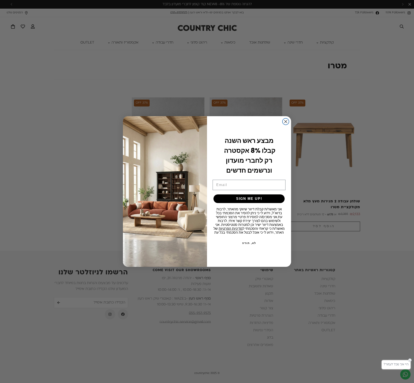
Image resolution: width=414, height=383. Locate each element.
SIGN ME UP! (249, 198)
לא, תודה (249, 243)
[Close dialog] (285, 121)
